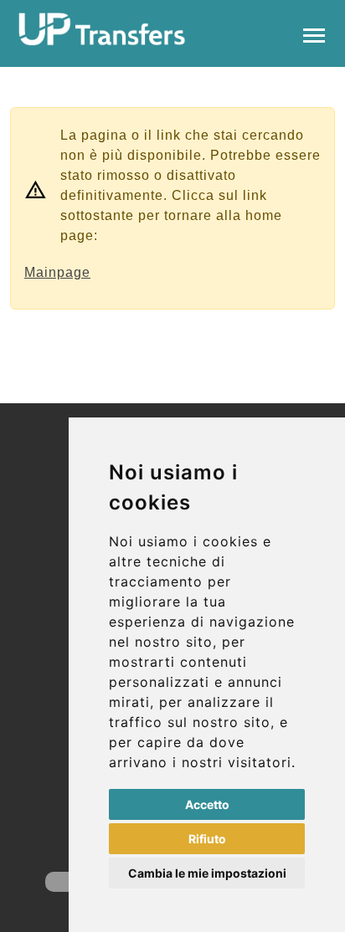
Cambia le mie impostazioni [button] (207, 873)
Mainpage (57, 272)
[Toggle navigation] (314, 34)
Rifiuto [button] (207, 839)
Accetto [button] (207, 804)
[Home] (102, 29)
